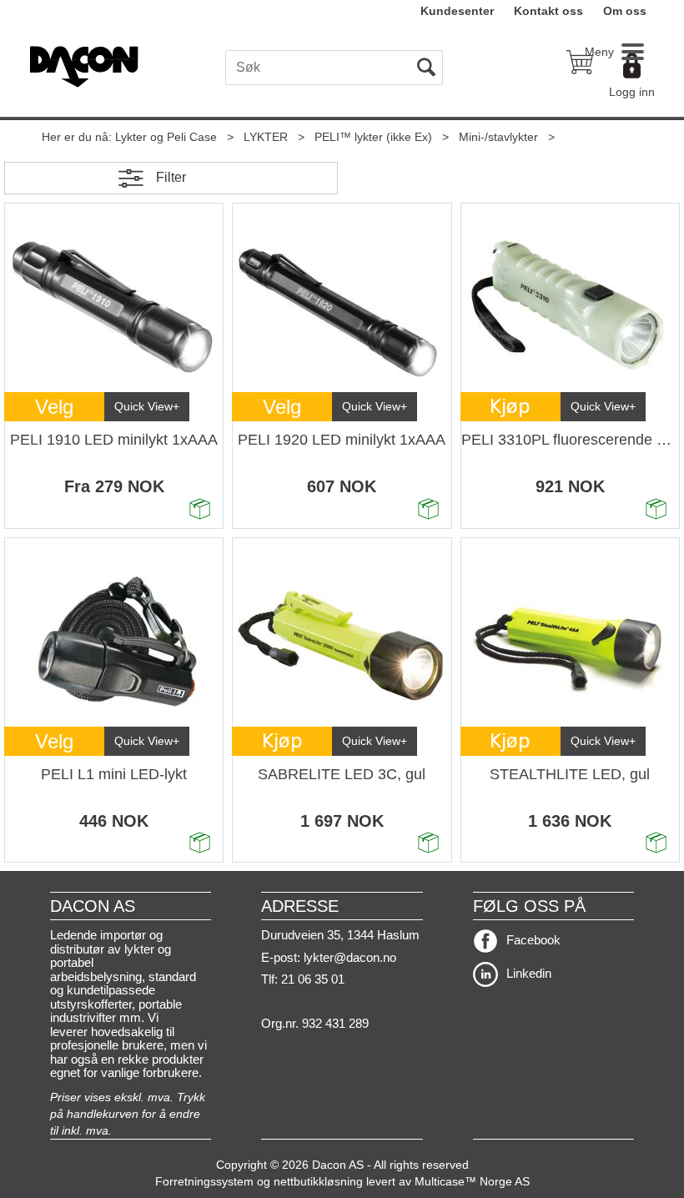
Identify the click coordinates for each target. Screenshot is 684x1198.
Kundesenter (457, 11)
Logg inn (632, 91)
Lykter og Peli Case (166, 136)
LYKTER (266, 136)
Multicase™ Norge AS (472, 1181)
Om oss (624, 11)
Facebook (533, 940)
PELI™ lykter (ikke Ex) (373, 136)
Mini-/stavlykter (498, 136)
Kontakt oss (548, 11)
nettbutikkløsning (318, 1181)
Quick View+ (146, 406)
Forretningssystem (204, 1181)
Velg (54, 406)
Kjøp (510, 406)
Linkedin (528, 973)
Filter (171, 177)
